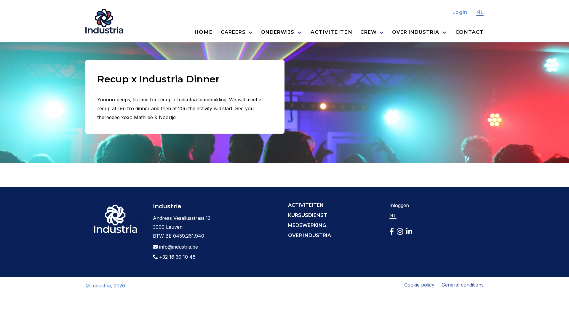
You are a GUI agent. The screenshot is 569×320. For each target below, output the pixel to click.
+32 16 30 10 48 (177, 257)
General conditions (463, 285)
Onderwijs (277, 32)
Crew (368, 32)
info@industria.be (178, 247)
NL (480, 12)
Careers (233, 32)
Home (203, 32)
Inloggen (399, 205)
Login (459, 12)
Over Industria (415, 32)
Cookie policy (419, 285)
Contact (469, 32)
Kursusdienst (307, 215)
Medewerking (307, 225)
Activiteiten (331, 32)
